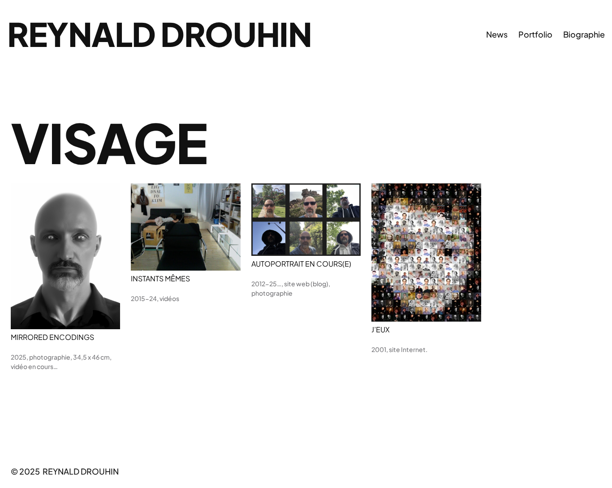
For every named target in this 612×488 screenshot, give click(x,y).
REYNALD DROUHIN (159, 33)
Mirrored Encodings (52, 337)
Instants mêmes (160, 278)
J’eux (380, 329)
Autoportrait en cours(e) (301, 263)
